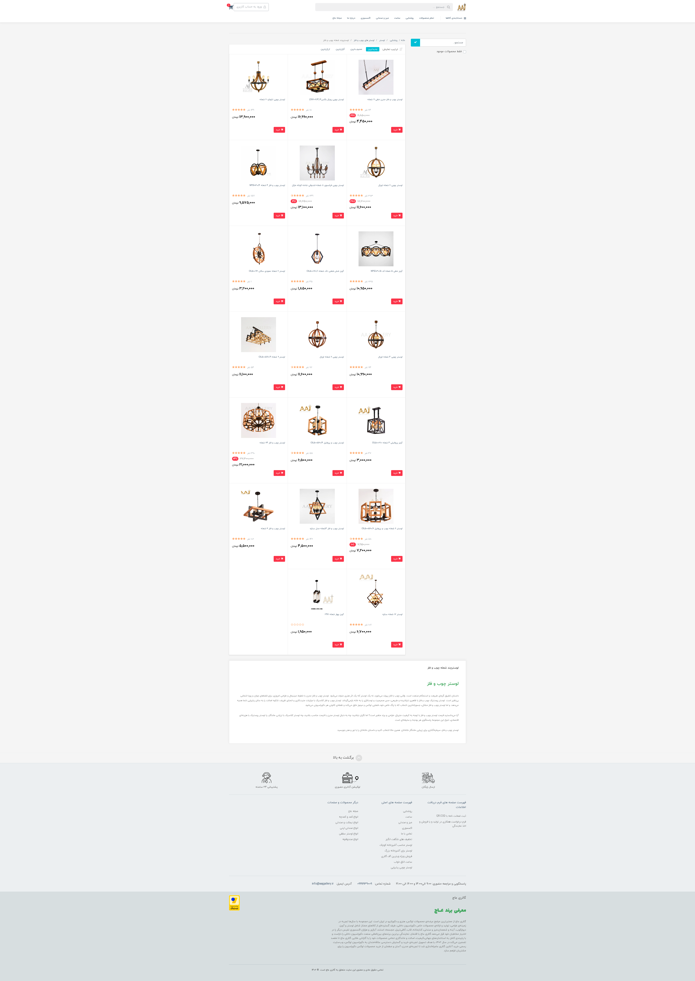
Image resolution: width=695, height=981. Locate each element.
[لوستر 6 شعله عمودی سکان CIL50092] (258, 249)
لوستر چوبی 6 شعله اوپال (390, 185)
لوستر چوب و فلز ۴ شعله (273, 528)
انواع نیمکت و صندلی (346, 822)
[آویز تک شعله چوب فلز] (317, 249)
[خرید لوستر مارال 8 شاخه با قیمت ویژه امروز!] (317, 163)
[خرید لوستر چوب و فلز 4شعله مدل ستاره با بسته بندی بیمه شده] (317, 506)
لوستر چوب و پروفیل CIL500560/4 (327, 442)
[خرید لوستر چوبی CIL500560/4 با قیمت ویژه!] (317, 420)
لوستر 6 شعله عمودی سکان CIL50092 (267, 271)
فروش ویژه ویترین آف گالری (396, 856)
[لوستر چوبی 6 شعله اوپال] (317, 334)
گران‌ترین (340, 49)
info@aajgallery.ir (323, 884)
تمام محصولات (426, 18)
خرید (395, 129)
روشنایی (410, 18)
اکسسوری (365, 18)
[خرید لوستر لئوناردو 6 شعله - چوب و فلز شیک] (258, 77)
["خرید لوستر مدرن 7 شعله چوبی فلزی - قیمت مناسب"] (376, 77)
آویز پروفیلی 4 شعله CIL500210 (387, 442)
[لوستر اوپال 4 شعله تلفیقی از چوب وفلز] (376, 334)
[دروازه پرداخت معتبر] (234, 903)
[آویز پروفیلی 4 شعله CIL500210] (376, 420)
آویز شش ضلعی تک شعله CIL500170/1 (325, 271)
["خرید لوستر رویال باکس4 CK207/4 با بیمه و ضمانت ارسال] (317, 77)
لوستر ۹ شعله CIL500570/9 (272, 357)
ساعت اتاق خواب (403, 862)
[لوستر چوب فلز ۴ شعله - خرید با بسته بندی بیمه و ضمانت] (258, 506)
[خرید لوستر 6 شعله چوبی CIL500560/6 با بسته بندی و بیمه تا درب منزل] (376, 506)
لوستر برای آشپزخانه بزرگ (398, 850)
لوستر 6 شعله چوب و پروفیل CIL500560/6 (382, 528)
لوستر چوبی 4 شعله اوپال (390, 357)
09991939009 (364, 884)
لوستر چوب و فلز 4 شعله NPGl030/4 (267, 185)
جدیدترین (372, 49)
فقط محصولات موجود (449, 51)
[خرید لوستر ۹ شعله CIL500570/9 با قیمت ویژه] (258, 334)
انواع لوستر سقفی (348, 833)
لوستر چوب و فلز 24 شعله (272, 442)
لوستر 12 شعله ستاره (392, 614)
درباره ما (351, 18)
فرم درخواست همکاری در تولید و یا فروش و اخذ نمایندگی (442, 824)
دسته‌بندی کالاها (454, 18)
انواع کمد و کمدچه (348, 817)
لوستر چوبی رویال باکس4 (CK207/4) (326, 99)
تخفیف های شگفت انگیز (399, 839)
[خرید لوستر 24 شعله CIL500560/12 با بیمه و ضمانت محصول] (258, 420)
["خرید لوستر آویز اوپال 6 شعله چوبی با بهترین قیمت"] (376, 163)
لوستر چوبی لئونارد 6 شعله (272, 99)
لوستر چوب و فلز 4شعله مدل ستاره (327, 528)
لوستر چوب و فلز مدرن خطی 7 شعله (385, 99)
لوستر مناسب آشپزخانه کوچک (396, 845)
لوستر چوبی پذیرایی (401, 867)
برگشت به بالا (344, 757)
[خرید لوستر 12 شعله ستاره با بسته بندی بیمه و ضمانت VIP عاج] (376, 592)
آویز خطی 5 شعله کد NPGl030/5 (387, 271)
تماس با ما (406, 833)
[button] (231, 7)
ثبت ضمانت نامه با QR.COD (451, 816)
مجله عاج (337, 18)
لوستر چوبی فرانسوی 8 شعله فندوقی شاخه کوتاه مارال (318, 185)
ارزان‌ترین (325, 49)
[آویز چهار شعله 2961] (317, 592)
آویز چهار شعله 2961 (334, 614)
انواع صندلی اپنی (349, 828)
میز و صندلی (382, 18)
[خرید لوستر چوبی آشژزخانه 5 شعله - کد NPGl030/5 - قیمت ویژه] (376, 249)
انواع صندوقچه (350, 839)
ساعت (397, 18)
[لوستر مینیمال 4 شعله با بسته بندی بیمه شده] (258, 163)
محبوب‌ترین (356, 49)
